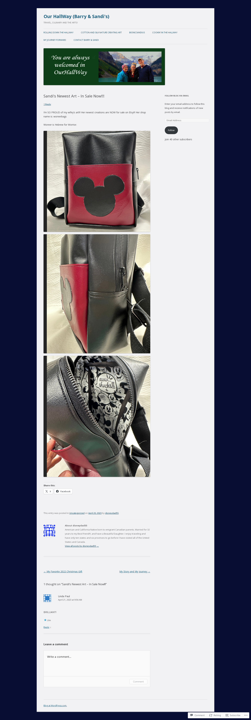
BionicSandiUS (137, 32)
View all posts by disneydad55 (82, 546)
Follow (171, 130)
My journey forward (55, 40)
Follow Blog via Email (177, 95)
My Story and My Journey (134, 571)
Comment (138, 681)
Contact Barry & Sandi (86, 40)
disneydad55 (112, 513)
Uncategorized (77, 513)
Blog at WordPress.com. (55, 705)
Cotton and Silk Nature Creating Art (101, 32)
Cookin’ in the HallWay (164, 32)
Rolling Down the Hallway (58, 32)
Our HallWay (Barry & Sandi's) (76, 16)
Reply (46, 627)
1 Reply (47, 104)
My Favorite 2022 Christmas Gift (63, 571)
